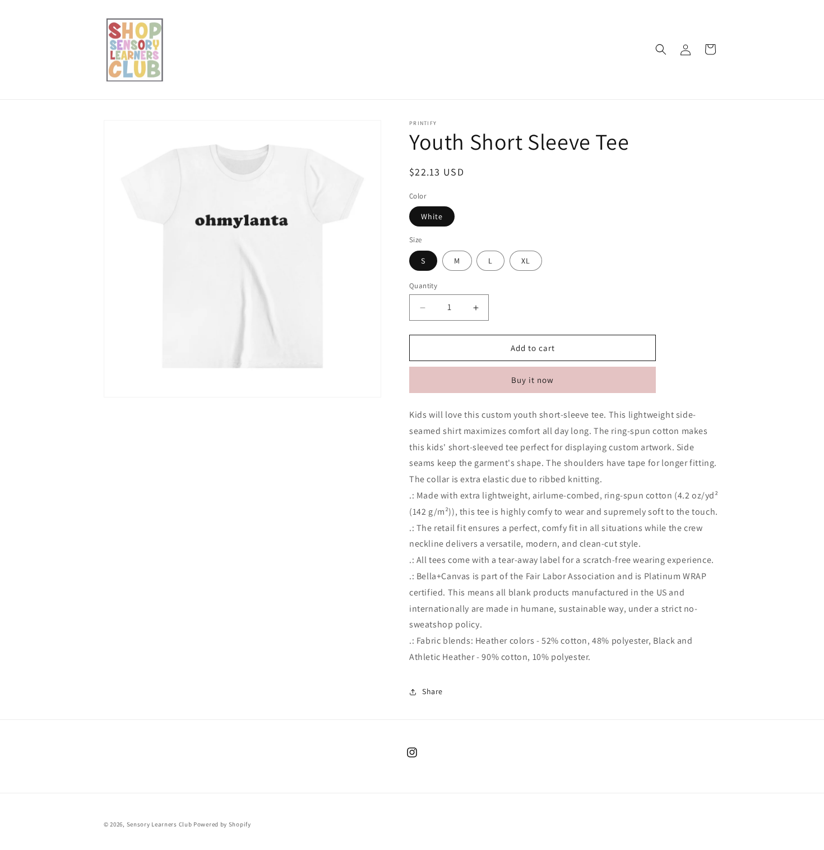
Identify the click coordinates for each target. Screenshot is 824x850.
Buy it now (532, 380)
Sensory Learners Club (159, 824)
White (432, 216)
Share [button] (432, 691)
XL (525, 261)
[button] (661, 49)
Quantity (423, 285)
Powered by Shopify (222, 824)
